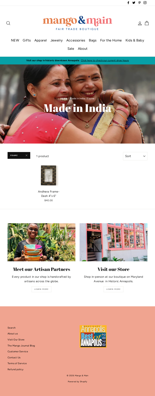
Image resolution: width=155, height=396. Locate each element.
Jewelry (56, 40)
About (83, 49)
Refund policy (15, 369)
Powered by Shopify (77, 381)
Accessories (75, 40)
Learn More (41, 289)
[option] (77, 60)
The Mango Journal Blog (21, 345)
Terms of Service (17, 363)
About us (13, 333)
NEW (15, 40)
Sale (70, 49)
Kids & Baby (135, 40)
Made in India (77, 98)
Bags (93, 40)
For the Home (111, 40)
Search (12, 327)
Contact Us (14, 357)
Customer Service (18, 351)
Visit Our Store (16, 339)
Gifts (27, 40)
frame (14, 155)
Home (64, 98)
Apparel (40, 40)
